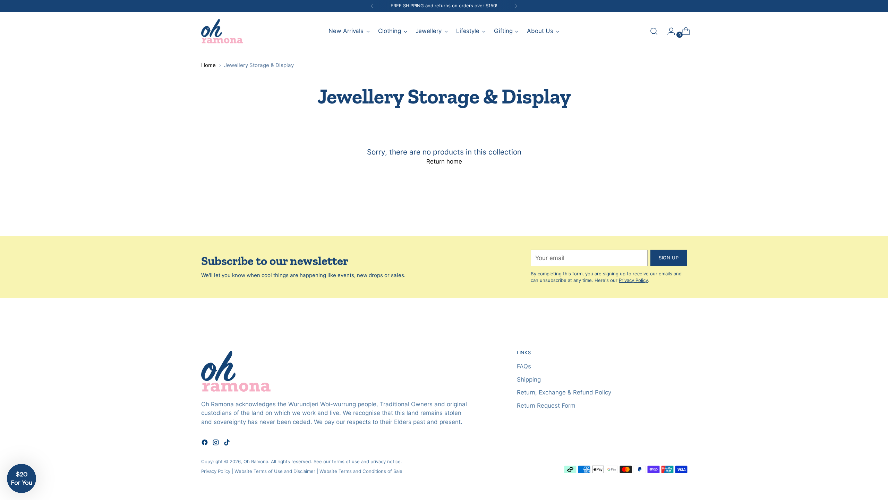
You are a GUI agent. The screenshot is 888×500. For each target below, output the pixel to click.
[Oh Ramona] (222, 31)
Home (208, 65)
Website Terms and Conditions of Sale (360, 471)
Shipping (529, 379)
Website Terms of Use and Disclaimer (274, 471)
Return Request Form (546, 405)
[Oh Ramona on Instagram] (216, 444)
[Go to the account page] (668, 31)
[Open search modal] (654, 31)
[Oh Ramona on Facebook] (205, 444)
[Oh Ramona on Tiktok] (227, 444)
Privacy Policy (633, 280)
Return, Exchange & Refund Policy (564, 392)
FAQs (524, 366)
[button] (21, 478)
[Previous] (371, 6)
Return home (444, 161)
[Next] (516, 6)
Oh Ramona (256, 461)
